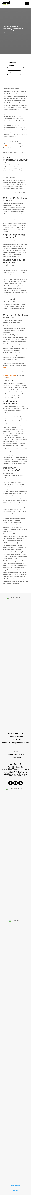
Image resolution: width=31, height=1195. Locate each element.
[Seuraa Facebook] (10, 783)
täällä (8, 377)
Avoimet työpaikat (13, 64)
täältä (4, 367)
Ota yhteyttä (14, 72)
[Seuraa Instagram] (15, 783)
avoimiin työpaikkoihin (10, 375)
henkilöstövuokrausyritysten (11, 146)
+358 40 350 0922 (15, 740)
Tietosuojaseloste (15, 1185)
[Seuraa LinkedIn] (20, 783)
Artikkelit (15, 1190)
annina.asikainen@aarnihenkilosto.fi (15, 743)
